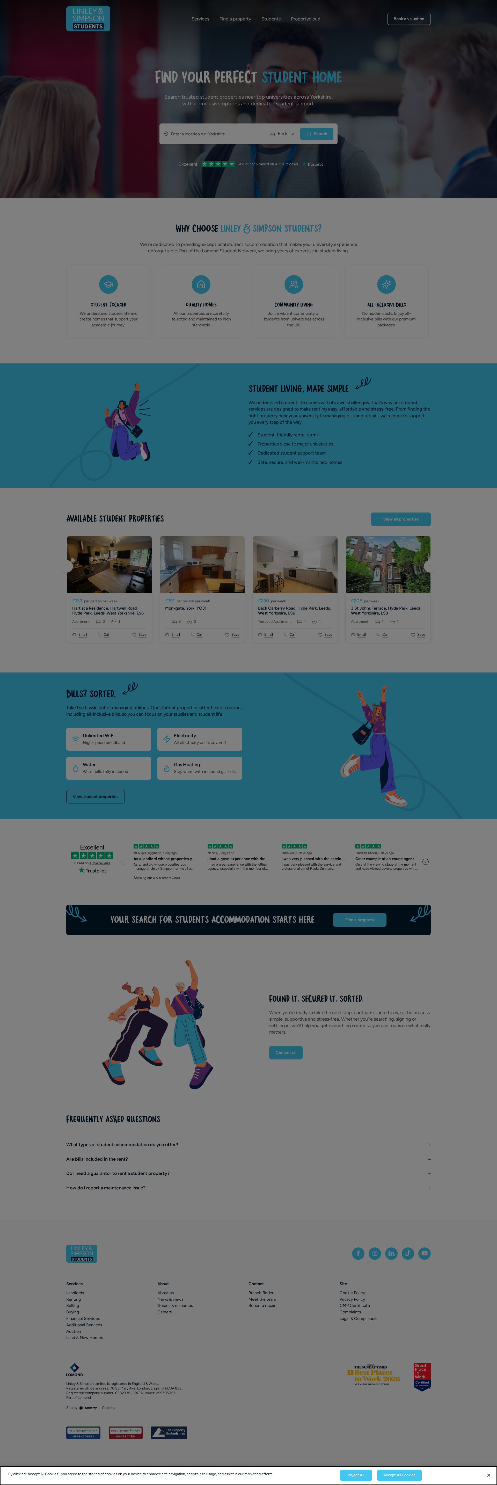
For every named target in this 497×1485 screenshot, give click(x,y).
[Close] (488, 1475)
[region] (248, 1475)
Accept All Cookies (399, 1475)
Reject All (356, 1475)
